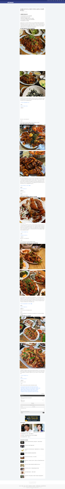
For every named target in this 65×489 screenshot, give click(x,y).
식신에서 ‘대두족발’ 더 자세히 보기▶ (25, 185)
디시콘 (63, 0)
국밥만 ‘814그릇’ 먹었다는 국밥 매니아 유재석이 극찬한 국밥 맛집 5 (29, 390)
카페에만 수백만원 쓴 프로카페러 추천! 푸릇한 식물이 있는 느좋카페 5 (29, 389)
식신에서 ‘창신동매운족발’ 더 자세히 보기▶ (26, 303)
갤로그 (59, 0)
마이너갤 (53, 0)
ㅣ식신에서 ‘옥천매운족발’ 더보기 (24, 102)
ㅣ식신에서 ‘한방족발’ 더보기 (24, 375)
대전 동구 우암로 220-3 (23, 188)
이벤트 (61, 0)
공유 (23, 393)
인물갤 (57, 0)
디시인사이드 (48, 0)
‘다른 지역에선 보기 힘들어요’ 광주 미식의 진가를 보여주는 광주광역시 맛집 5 (30, 388)
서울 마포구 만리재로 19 (23, 378)
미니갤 (55, 0)
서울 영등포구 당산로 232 (23, 235)
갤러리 (51, 0)
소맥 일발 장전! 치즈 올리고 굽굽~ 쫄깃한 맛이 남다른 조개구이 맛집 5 (29, 391)
